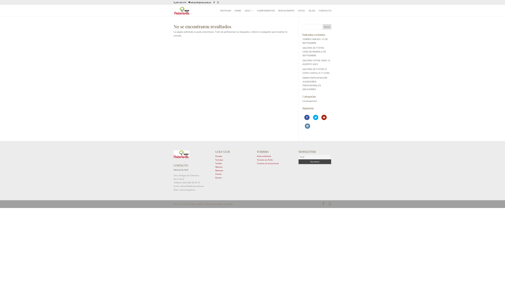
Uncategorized (309, 101)
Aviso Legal (196, 204)
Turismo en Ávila (265, 160)
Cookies (229, 204)
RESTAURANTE (286, 11)
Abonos (219, 167)
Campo (218, 156)
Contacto (325, 11)
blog (312, 11)
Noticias (219, 170)
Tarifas (218, 163)
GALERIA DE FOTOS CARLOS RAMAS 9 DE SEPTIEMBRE (314, 52)
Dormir (218, 177)
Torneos (219, 160)
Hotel (301, 11)
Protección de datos (213, 204)
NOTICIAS (225, 11)
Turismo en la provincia (268, 163)
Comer (218, 174)
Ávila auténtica (264, 156)
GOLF (248, 11)
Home (238, 11)
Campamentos (266, 11)
